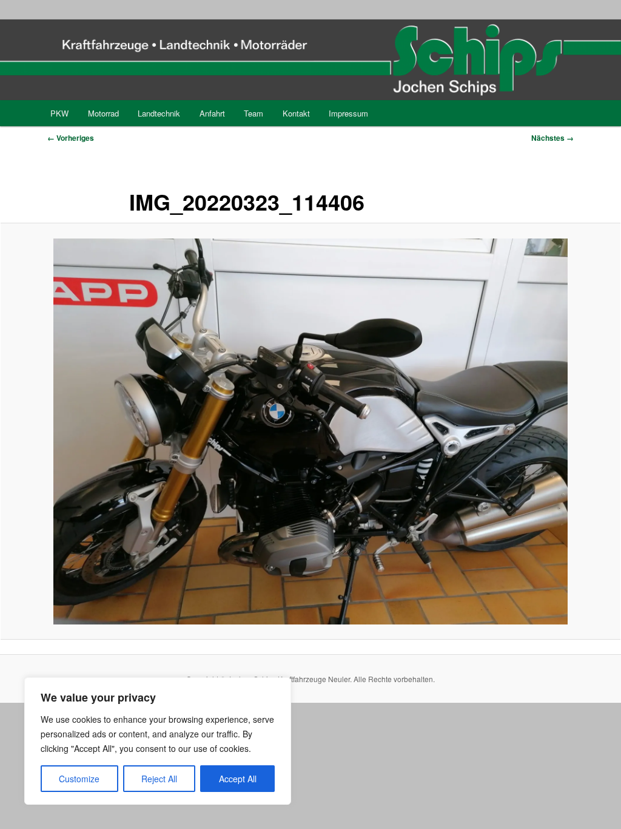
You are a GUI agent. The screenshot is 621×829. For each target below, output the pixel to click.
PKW (59, 113)
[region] (157, 741)
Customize (79, 779)
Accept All (238, 779)
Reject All (159, 779)
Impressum (348, 113)
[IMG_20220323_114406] (310, 431)
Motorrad (103, 113)
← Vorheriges (70, 137)
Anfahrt (212, 113)
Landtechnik (159, 113)
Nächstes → (552, 137)
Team (253, 113)
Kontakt (296, 113)
